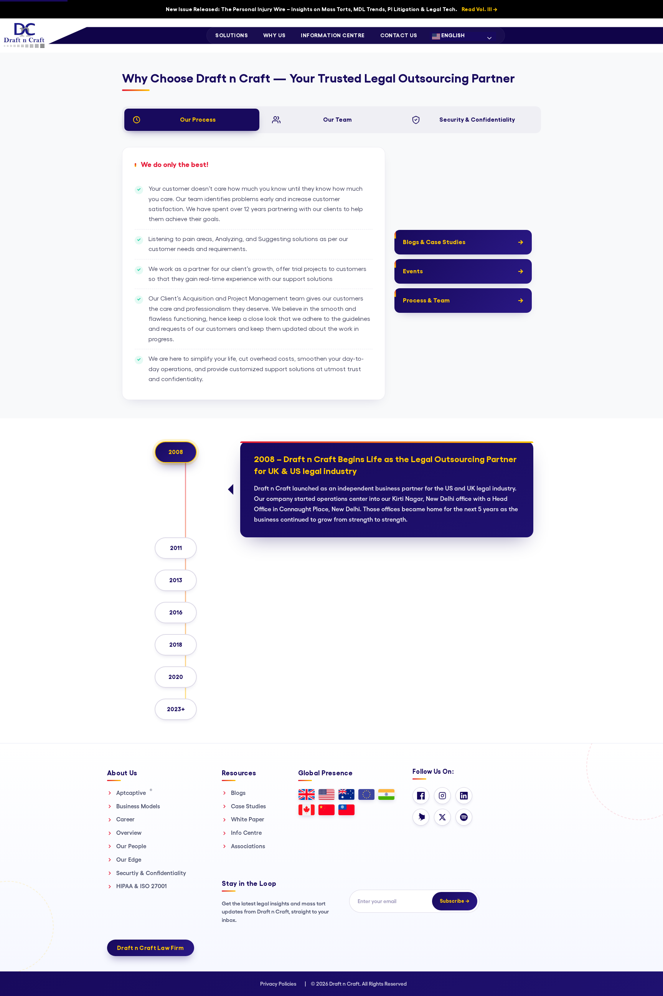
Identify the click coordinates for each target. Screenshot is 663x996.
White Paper (247, 819)
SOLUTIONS (231, 35)
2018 (175, 644)
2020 (175, 677)
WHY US (274, 35)
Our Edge (128, 859)
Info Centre (246, 832)
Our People (131, 846)
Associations (248, 846)
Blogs (238, 792)
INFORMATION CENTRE (332, 35)
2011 (176, 548)
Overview (129, 832)
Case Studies (248, 806)
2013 (175, 580)
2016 (176, 612)
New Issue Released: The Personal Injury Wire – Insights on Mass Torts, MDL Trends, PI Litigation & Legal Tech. (331, 9)
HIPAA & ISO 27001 (141, 886)
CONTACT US (398, 35)
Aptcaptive (134, 792)
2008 (175, 452)
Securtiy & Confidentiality (151, 873)
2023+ (176, 709)
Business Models (138, 806)
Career (125, 819)
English (452, 35)
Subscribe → (455, 901)
